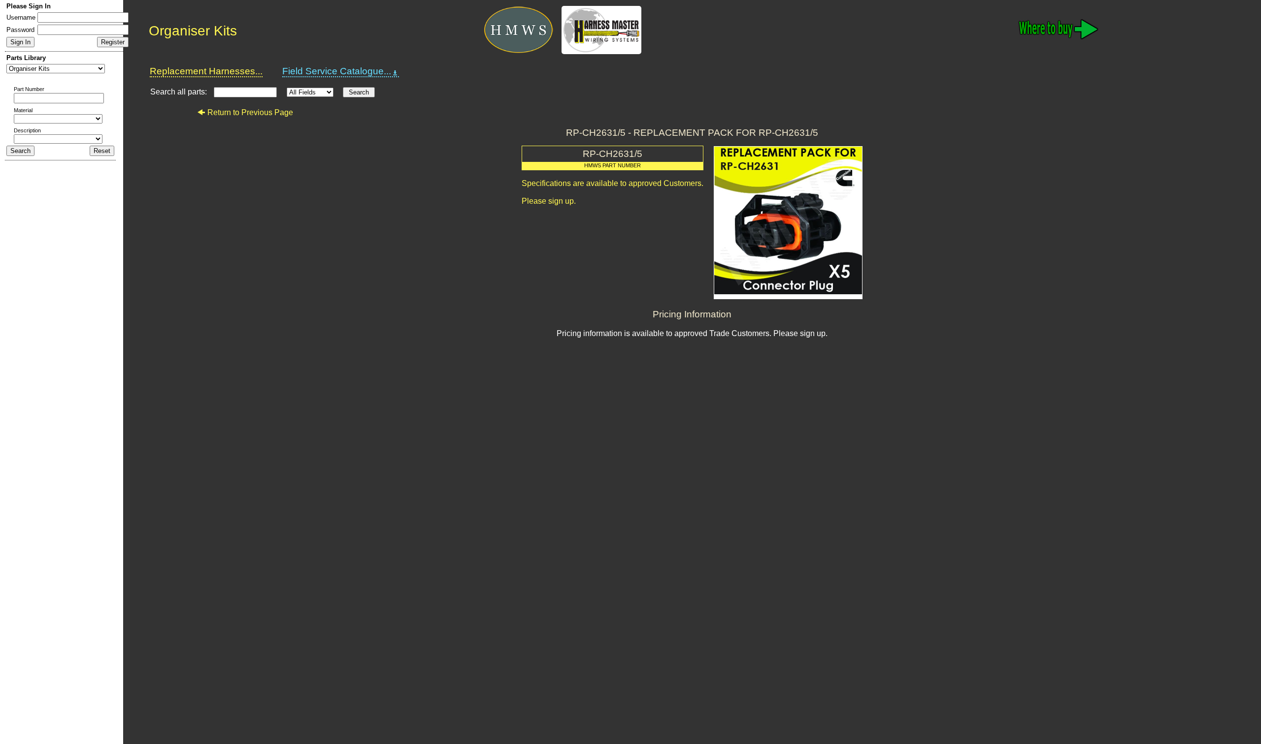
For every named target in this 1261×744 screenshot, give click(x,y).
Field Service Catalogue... (336, 71)
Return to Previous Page (250, 112)
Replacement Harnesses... (206, 71)
